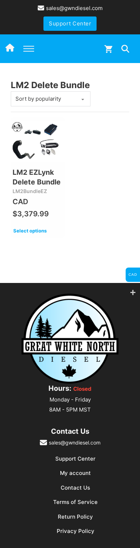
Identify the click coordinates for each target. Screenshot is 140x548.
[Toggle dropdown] (125, 49)
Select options (30, 231)
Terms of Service (75, 502)
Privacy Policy (75, 531)
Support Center (70, 23)
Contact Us (75, 487)
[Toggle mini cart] (108, 49)
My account (75, 473)
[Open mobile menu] (28, 49)
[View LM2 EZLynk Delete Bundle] (38, 141)
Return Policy (75, 516)
